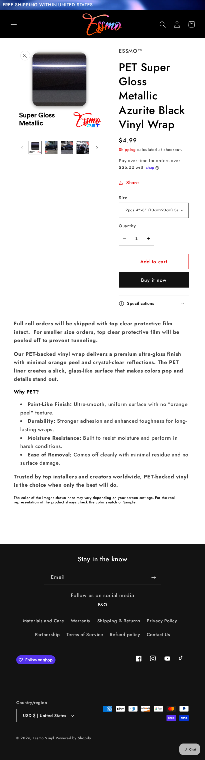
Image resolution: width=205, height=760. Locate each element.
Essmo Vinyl (43, 738)
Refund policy (125, 634)
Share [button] (132, 182)
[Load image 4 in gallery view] (82, 147)
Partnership (47, 634)
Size (123, 198)
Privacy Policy (162, 621)
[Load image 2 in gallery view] (51, 147)
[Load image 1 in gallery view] (35, 147)
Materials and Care (43, 621)
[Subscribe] (153, 577)
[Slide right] (97, 147)
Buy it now (154, 280)
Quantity (127, 226)
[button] (13, 24)
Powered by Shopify (73, 738)
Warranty (80, 621)
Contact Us (158, 634)
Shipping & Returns (118, 621)
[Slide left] (21, 147)
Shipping (127, 149)
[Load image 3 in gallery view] (67, 147)
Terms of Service (84, 634)
